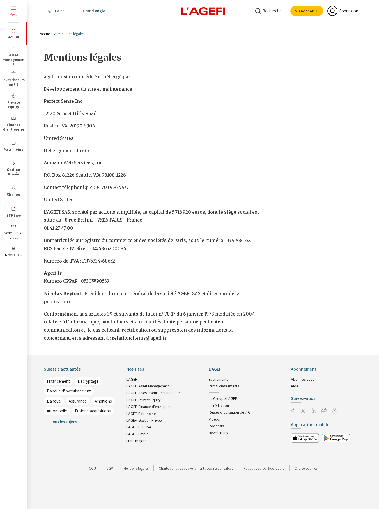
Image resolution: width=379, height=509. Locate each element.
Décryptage (88, 381)
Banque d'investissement (69, 391)
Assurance (78, 401)
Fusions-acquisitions (93, 411)
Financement (58, 381)
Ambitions (103, 401)
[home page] (203, 10)
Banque (54, 401)
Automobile (57, 411)
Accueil (46, 33)
